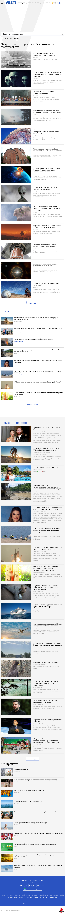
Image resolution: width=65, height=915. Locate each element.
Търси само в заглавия (11, 38)
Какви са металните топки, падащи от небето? (47, 284)
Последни (21, 3)
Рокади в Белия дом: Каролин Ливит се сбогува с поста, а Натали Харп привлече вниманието (38, 329)
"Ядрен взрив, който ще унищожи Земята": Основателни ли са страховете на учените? (46, 170)
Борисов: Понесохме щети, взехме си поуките (47, 721)
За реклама (14, 903)
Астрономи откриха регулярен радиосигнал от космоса (45, 265)
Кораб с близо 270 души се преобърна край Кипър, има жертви (47, 606)
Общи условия (24, 903)
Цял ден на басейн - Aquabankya (45, 467)
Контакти (57, 903)
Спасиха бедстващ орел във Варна (46, 662)
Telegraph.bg (53, 897)
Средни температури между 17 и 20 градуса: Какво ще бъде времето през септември (37, 855)
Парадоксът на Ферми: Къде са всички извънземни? (45, 188)
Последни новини (14, 422)
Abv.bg (3, 895)
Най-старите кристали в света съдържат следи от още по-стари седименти (46, 132)
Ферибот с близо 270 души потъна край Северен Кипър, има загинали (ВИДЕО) (38, 866)
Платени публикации (47, 903)
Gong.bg (17, 895)
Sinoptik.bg (22, 897)
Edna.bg (45, 897)
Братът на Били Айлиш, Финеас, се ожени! (46, 428)
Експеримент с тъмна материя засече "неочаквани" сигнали (45, 246)
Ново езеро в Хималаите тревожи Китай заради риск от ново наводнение (46, 683)
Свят (37, 3)
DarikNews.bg (26, 895)
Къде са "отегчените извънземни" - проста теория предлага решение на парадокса (47, 74)
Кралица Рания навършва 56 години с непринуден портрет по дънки (47, 508)
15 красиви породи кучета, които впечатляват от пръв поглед (35, 780)
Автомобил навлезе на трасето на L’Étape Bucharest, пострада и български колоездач (36, 318)
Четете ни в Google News (34, 889)
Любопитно (46, 3)
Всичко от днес (32, 404)
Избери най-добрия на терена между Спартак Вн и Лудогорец (35, 844)
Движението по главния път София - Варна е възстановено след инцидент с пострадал (47, 645)
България (31, 3)
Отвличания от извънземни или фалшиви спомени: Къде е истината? (47, 112)
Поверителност (34, 903)
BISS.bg (62, 895)
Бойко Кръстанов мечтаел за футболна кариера (30, 823)
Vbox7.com (10, 895)
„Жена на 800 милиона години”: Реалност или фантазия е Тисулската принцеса (47, 208)
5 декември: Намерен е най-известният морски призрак (44, 54)
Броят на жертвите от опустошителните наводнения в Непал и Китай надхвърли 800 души (38, 350)
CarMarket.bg (54, 895)
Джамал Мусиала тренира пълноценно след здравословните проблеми (38, 833)
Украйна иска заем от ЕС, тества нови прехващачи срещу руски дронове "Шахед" (45, 587)
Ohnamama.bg (12, 897)
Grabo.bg (29, 897)
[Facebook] (32, 905)
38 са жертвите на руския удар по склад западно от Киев (46, 701)
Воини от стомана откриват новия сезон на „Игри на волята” (35, 812)
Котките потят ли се (21, 769)
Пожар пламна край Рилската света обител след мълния (33, 339)
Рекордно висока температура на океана (28, 801)
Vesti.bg (11, 2)
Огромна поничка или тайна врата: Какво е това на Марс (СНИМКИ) (47, 226)
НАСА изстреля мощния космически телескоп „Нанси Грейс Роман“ (37, 382)
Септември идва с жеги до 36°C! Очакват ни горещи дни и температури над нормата (38, 393)
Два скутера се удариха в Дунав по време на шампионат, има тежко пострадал (37, 372)
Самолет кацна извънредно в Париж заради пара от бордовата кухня (47, 625)
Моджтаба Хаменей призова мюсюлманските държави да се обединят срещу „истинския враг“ (46, 741)
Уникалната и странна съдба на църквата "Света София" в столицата (47, 150)
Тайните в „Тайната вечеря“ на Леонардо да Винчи (45, 92)
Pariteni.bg (37, 897)
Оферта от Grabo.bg (38, 469)
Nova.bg (34, 895)
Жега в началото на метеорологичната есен (29, 790)
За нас (7, 903)
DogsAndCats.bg (43, 895)
